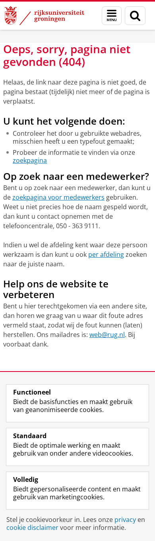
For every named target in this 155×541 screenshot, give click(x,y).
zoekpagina (30, 160)
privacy (125, 520)
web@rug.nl (107, 334)
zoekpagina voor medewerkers (58, 197)
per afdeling (106, 254)
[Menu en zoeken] (111, 15)
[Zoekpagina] (135, 15)
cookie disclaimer (32, 527)
